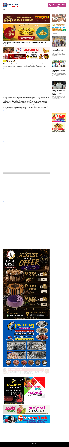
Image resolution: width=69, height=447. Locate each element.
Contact (12, 1)
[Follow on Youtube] (65, 1)
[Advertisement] (26, 431)
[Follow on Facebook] (59, 1)
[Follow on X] (61, 1)
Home (4, 9)
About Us (4, 1)
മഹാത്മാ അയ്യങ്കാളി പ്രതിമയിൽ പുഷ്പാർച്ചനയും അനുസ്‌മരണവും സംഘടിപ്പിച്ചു (58, 70)
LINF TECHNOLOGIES (36, 444)
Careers (8, 1)
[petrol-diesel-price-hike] (59, 21)
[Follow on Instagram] (63, 1)
